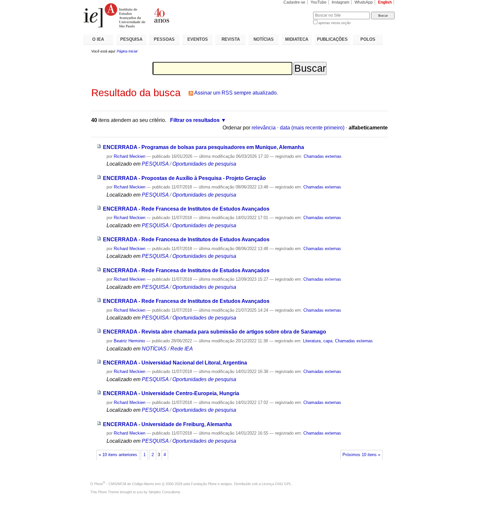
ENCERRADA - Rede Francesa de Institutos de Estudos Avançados (186, 209)
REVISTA (231, 39)
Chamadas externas (322, 156)
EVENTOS (197, 39)
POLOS (367, 39)
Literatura (312, 340)
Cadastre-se (294, 2)
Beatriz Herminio (129, 340)
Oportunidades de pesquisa (204, 164)
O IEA (98, 39)
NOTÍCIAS (264, 39)
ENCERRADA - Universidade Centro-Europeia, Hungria (171, 393)
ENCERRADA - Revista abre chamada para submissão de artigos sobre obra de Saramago (214, 331)
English (385, 2)
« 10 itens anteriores (118, 455)
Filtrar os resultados (195, 120)
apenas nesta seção (334, 23)
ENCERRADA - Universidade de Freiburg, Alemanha (167, 424)
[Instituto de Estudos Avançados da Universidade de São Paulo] (161, 15)
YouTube (319, 2)
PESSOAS (164, 39)
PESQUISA (131, 39)
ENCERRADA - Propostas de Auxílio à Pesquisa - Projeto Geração (184, 178)
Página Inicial (127, 51)
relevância (264, 127)
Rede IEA (181, 348)
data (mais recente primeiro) (312, 127)
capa (327, 340)
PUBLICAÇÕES (332, 39)
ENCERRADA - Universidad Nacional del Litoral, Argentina (175, 362)
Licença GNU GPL (276, 484)
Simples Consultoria (164, 492)
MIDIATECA (296, 39)
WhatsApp (364, 2)
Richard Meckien (129, 156)
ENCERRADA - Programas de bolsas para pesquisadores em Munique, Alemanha (203, 147)
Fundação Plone (204, 484)
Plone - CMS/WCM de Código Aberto (124, 484)
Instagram (340, 2)
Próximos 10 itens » (361, 455)
